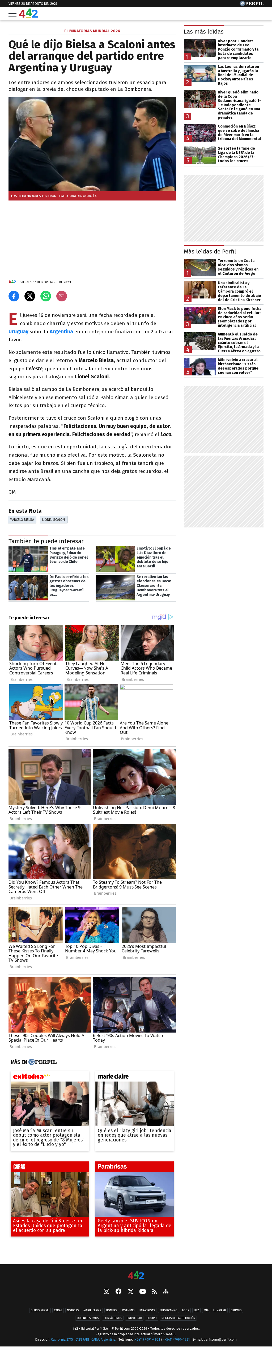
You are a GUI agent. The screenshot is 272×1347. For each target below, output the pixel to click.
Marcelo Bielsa (22, 520)
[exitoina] (50, 1078)
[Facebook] (118, 1292)
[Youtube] (142, 1292)
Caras (58, 1310)
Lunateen (219, 1310)
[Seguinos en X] (130, 1292)
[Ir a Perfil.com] (252, 4)
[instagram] (106, 1292)
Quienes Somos (88, 1318)
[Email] (61, 296)
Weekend (128, 1310)
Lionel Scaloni (54, 520)
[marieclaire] (134, 1078)
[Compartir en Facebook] (13, 296)
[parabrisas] (134, 1168)
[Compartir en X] (29, 296)
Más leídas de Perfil (210, 251)
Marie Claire (92, 1310)
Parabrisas (147, 1310)
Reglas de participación (178, 1318)
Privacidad (134, 1318)
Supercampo (168, 1310)
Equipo (152, 1318)
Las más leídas (204, 31)
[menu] (12, 14)
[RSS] (154, 1292)
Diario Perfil (40, 1310)
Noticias (73, 1310)
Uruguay (18, 332)
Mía (206, 1310)
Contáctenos (113, 1318)
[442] (136, 1275)
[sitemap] (165, 1292)
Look (185, 1310)
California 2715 (62, 1340)
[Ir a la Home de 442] (28, 16)
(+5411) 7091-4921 (147, 1340)
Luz (196, 1310)
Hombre (111, 1310)
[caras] (50, 1168)
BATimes (236, 1310)
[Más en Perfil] (42, 1062)
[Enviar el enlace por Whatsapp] (45, 296)
